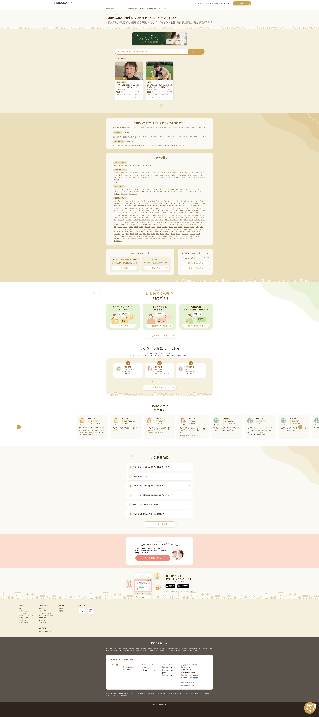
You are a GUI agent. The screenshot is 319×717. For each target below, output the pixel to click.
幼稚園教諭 (129, 189)
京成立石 (164, 212)
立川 (115, 222)
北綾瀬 (199, 208)
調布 (188, 222)
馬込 (123, 234)
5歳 (161, 191)
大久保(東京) (128, 205)
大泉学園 (202, 203)
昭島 (127, 201)
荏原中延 (179, 203)
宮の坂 (178, 234)
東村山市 (127, 177)
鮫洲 (163, 215)
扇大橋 (185, 238)
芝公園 (184, 215)
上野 (122, 203)
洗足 (156, 219)
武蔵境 (198, 234)
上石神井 (167, 208)
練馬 (119, 229)
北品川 (116, 210)
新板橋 (134, 217)
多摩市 (184, 177)
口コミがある (133, 194)
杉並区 (192, 172)
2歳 (150, 191)
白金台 (146, 238)
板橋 (181, 201)
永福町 (161, 203)
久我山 (153, 210)
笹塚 (159, 215)
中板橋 (172, 224)
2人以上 (186, 189)
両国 (185, 236)
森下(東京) (152, 236)
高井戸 (186, 219)
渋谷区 (182, 172)
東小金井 (198, 229)
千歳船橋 (183, 222)
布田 (177, 231)
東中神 (116, 231)
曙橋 (131, 201)
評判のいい (124, 194)
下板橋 (116, 217)
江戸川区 (143, 175)
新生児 (176, 191)
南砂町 (162, 234)
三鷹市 (168, 175)
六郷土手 (191, 236)
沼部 (201, 227)
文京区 (137, 172)
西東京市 (116, 179)
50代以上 (117, 194)
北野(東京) (128, 210)
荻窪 (176, 205)
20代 (190, 191)
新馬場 (187, 217)
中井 (167, 224)
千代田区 (116, 172)
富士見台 (165, 231)
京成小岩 (151, 212)
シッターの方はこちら (241, 3)
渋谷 (189, 215)
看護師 (172, 189)
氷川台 (168, 229)
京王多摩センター (199, 210)
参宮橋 (168, 215)
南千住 (167, 234)
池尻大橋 (166, 201)
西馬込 (192, 227)
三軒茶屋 (174, 215)
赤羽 (123, 201)
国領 (191, 212)
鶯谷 (127, 203)
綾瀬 (147, 201)
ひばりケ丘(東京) (140, 231)
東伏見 (127, 231)
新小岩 (159, 217)
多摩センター (150, 222)
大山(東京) (163, 205)
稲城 (201, 201)
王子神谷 (195, 203)
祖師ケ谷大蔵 (174, 219)
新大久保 (147, 217)
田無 (128, 222)
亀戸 (187, 208)
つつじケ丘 (199, 222)
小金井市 (201, 175)
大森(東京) (148, 205)
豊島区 (198, 172)
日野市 (121, 177)
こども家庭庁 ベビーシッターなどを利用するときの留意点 (195, 693)
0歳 (143, 191)
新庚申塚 (164, 238)
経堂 (143, 210)
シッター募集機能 (170, 355)
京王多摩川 (189, 210)
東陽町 (122, 224)
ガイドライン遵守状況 (174, 693)
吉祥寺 (134, 210)
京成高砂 (157, 212)
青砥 (119, 201)
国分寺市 (133, 177)
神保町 (202, 217)
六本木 (197, 236)
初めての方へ (200, 3)
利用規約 (115, 693)
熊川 (167, 210)
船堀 (198, 231)
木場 (139, 210)
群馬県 (127, 165)
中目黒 (196, 224)
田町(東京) (159, 222)
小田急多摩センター (197, 205)
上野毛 (173, 208)
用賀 (176, 236)
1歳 (146, 191)
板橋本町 (186, 201)
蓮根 (135, 229)
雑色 (181, 219)
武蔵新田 (116, 236)
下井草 (202, 215)
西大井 (125, 227)
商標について (124, 695)
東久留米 (185, 229)
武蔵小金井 (185, 234)
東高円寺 (191, 229)
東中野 (121, 231)
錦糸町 (148, 210)
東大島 (179, 229)
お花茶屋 (132, 208)
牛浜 (131, 203)
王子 (190, 203)
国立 (163, 210)
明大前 (136, 236)
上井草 (156, 208)
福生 (189, 231)
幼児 (186, 191)
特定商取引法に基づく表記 (112, 695)
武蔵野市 (162, 175)
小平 (202, 212)
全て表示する (118, 182)
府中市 (179, 175)
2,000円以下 (127, 191)
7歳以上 (169, 191)
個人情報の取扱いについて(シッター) (127, 693)
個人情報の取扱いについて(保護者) (146, 693)
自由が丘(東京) (194, 217)
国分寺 (186, 212)
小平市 (116, 177)
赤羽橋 (158, 238)
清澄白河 (152, 238)
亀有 (183, 208)
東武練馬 (116, 224)
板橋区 (121, 175)
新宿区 (132, 172)
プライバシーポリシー (162, 693)
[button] (150, 381)
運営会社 (108, 693)
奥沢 (184, 205)
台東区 (143, 172)
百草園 (145, 236)
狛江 (115, 215)
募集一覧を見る (159, 387)
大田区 (170, 172)
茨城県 (116, 165)
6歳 (165, 191)
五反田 (144, 215)
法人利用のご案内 (225, 3)
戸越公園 (139, 224)
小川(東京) (170, 205)
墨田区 (148, 172)
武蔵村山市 (177, 177)
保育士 (122, 189)
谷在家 (190, 238)
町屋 (127, 234)
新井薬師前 (153, 201)
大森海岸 (155, 205)
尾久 (180, 205)
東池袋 (173, 229)
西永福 (120, 227)
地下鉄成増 (154, 203)
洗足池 (161, 219)
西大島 (131, 227)
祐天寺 (171, 236)
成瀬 (115, 227)
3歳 (154, 191)
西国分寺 (147, 227)
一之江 (197, 201)
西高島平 (164, 227)
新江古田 (140, 217)
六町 (169, 238)
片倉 (147, 208)
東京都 (143, 165)
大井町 (116, 205)
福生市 (145, 177)
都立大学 (162, 224)
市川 (192, 201)
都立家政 (155, 224)
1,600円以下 (118, 191)
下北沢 (121, 217)
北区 (202, 172)
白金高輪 (140, 238)
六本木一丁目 (125, 238)
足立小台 (179, 238)
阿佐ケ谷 (136, 201)
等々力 (145, 224)
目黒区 (164, 172)
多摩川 (137, 222)
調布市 (190, 175)
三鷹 (148, 234)
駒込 (119, 215)
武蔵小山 (192, 234)
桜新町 (155, 215)
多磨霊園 (170, 222)
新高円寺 (164, 217)
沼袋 (197, 227)
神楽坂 (138, 208)
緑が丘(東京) (155, 234)
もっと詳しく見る (159, 524)
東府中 (132, 231)
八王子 (140, 229)
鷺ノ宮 (149, 215)
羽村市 (195, 177)
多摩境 (143, 222)
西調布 (180, 227)
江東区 (153, 172)
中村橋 (191, 224)
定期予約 (116, 189)
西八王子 (186, 227)
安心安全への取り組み (212, 3)
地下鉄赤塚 (146, 203)
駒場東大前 (132, 215)
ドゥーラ (166, 189)
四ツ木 (181, 236)
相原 (115, 201)
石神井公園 (128, 217)
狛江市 (151, 177)
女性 (181, 189)
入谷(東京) (117, 203)
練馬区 (127, 175)
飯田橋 (160, 201)
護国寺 (139, 215)
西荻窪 (136, 227)
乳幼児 (181, 191)
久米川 (172, 210)
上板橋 (161, 208)
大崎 (134, 205)
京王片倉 (182, 210)
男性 (177, 189)
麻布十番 (133, 238)
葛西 (142, 208)
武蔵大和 (129, 236)
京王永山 (116, 212)
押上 (188, 205)
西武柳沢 (135, 219)
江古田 (166, 203)
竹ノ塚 (203, 219)
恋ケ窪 (170, 212)
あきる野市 (201, 177)
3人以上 (192, 189)
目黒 (140, 236)
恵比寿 (185, 203)
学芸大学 (192, 208)
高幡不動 (197, 219)
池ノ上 (172, 201)
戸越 (127, 224)
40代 (199, 191)
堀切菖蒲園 (117, 234)
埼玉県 (132, 165)
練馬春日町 (125, 229)
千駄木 (167, 219)
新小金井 (171, 217)
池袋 (177, 201)
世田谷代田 (142, 219)
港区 (127, 172)
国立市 (140, 177)
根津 (115, 229)
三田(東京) (142, 234)
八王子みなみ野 (148, 229)
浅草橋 (143, 201)
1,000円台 (200, 189)
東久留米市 (169, 177)
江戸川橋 (172, 203)
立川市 (156, 175)
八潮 (173, 238)
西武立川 (128, 219)
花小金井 (162, 229)
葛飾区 (137, 175)
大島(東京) (141, 205)
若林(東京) (117, 238)
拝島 (131, 229)
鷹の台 (191, 219)
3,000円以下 (136, 191)
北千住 (121, 210)
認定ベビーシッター (139, 189)
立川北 (120, 222)
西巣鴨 (159, 227)
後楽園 (181, 212)
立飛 (124, 222)
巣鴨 (115, 219)
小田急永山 (117, 208)
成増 (201, 224)
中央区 (122, 172)
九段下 (158, 210)
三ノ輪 (173, 234)
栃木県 (121, 165)
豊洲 (150, 224)
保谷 (202, 231)
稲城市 (189, 177)
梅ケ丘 (136, 203)
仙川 (152, 219)
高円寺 (176, 212)
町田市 (195, 175)
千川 (148, 219)
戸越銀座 (132, 224)
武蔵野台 (123, 236)
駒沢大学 (124, 215)
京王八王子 (124, 212)
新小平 (177, 217)
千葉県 (137, 165)
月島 (192, 222)
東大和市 (156, 177)
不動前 (194, 231)
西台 (175, 227)
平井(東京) (150, 231)
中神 (177, 224)
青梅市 (173, 175)
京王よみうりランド (134, 212)
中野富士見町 (183, 224)
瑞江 (136, 234)
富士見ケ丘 (158, 231)
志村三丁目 (195, 215)
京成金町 (144, 212)
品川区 (159, 172)
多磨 (164, 222)
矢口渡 (158, 236)
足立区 (132, 175)
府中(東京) (183, 231)
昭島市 (184, 175)
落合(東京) (125, 208)
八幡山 (156, 229)
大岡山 (121, 205)
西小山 (153, 227)
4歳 (157, 191)
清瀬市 (163, 177)
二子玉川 (171, 231)
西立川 (171, 227)
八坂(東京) (165, 236)
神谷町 (179, 208)
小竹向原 (196, 212)
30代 (194, 191)
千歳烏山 (176, 222)
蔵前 (176, 210)
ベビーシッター (154, 22)
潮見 (179, 215)
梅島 (140, 203)
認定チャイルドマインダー (154, 189)
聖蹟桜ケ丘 (121, 219)
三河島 (132, 234)
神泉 (182, 217)
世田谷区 (175, 172)
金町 (151, 208)
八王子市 (150, 175)
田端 (132, 222)
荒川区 (116, 175)
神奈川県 (148, 165)
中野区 (187, 172)
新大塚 (153, 217)
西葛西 (141, 227)
